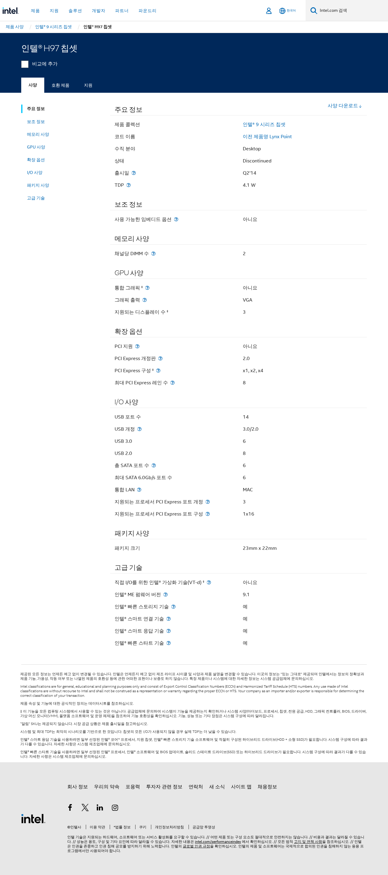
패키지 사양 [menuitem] (38, 185)
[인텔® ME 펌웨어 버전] (165, 594)
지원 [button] (54, 10)
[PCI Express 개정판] (160, 358)
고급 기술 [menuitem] (36, 198)
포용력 (132, 787)
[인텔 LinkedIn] (100, 808)
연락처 (196, 787)
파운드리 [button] (148, 10)
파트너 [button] (122, 10)
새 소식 (217, 787)
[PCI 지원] (137, 346)
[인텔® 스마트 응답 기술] (168, 630)
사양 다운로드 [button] (343, 106)
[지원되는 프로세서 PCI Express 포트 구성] (207, 513)
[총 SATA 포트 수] (153, 465)
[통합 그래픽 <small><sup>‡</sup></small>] (147, 287)
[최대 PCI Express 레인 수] (172, 382)
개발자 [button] (98, 10)
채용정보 (267, 787)
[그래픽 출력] (144, 299)
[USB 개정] (139, 429)
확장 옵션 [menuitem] (36, 159)
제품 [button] (35, 10)
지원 (88, 85)
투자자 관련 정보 (164, 787)
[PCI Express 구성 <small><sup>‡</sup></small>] (158, 370)
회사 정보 (77, 787)
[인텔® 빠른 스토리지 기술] (173, 606)
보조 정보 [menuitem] (36, 121)
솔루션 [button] (75, 10)
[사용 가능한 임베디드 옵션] (176, 219)
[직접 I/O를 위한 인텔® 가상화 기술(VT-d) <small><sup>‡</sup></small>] (209, 582)
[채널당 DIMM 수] (153, 253)
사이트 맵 (241, 787)
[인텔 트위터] (85, 808)
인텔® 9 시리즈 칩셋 (264, 125)
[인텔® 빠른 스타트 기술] (168, 643)
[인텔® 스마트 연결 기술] (168, 618)
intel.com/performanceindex (218, 841)
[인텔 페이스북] (70, 808)
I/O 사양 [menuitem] (34, 172)
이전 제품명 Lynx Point (267, 137)
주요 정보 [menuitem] (36, 109)
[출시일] (133, 172)
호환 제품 (60, 85)
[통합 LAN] (139, 489)
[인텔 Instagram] (115, 808)
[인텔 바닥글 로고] (33, 818)
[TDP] (128, 185)
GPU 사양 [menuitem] (36, 147)
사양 (32, 85)
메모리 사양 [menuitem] (38, 134)
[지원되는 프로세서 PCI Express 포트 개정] (207, 501)
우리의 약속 (106, 787)
